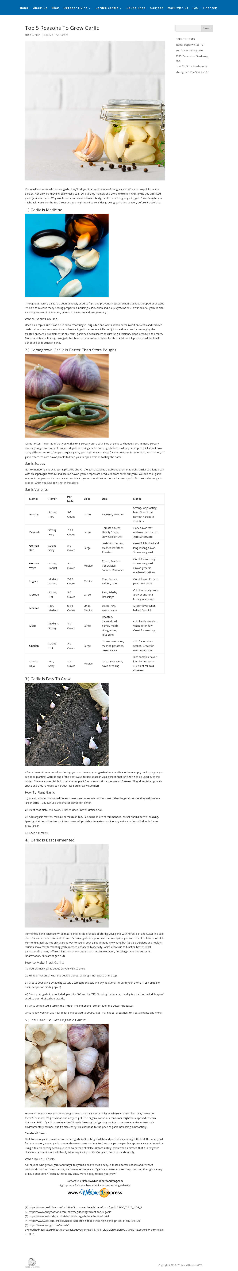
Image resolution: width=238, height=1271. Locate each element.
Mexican (34, 608)
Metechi (34, 594)
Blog (55, 8)
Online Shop (136, 8)
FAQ (196, 8)
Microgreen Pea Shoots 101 (192, 72)
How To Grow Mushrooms (191, 66)
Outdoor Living (76, 8)
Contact (156, 8)
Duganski (34, 532)
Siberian (34, 645)
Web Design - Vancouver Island (32, 1263)
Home (24, 8)
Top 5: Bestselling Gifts (189, 50)
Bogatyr (34, 514)
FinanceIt (210, 8)
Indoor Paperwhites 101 (190, 44)
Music (32, 625)
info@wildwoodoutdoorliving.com (103, 1181)
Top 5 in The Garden (56, 35)
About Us (40, 8)
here (71, 1185)
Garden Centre (107, 8)
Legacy (33, 581)
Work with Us (177, 8)
